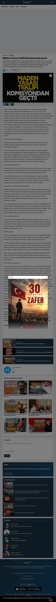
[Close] (46, 277)
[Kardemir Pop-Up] (28, 304)
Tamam (50, 600)
